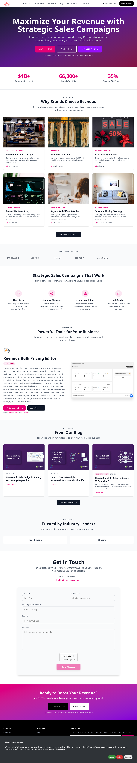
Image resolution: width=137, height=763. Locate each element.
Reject (119, 757)
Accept (111, 757)
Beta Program (72, 3)
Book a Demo (67, 49)
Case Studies (39, 3)
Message (25, 627)
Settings (128, 757)
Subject (25, 616)
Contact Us (85, 3)
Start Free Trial (45, 49)
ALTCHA (73, 660)
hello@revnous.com (68, 580)
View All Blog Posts (67, 502)
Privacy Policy (88, 55)
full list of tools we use (45, 749)
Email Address (75, 593)
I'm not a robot (70, 656)
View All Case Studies (67, 234)
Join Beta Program (90, 49)
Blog (61, 3)
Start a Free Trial (109, 3)
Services (50, 3)
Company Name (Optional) (31, 605)
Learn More (34, 408)
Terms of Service (73, 55)
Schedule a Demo (16, 408)
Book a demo (126, 3)
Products (26, 3)
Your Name (26, 593)
